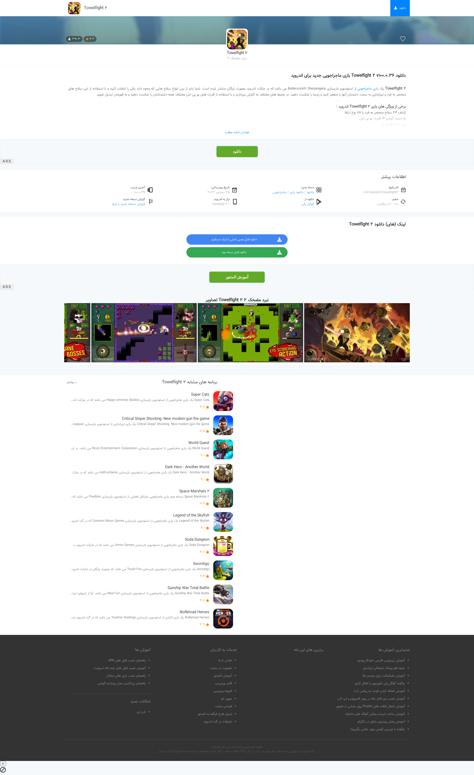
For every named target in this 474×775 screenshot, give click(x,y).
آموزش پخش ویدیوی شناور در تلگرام (381, 721)
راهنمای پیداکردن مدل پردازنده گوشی (122, 683)
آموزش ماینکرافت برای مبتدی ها (384, 675)
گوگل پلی (307, 204)
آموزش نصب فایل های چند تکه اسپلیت (120, 668)
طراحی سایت (223, 706)
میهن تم (226, 698)
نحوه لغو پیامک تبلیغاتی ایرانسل (384, 668)
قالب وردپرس (223, 683)
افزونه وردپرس (223, 691)
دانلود (237, 151)
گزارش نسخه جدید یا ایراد (128, 204)
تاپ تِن (141, 712)
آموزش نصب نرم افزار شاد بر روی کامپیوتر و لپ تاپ (371, 698)
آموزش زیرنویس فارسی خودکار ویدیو (381, 660)
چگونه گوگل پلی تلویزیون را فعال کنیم (380, 683)
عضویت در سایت (221, 668)
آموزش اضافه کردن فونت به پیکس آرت (379, 691)
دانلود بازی (296, 192)
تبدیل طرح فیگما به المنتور (215, 714)
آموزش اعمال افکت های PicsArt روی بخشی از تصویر (370, 706)
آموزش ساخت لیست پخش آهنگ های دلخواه (375, 714)
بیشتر (70, 382)
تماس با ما (225, 660)
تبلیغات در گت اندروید (217, 721)
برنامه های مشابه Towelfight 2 (189, 382)
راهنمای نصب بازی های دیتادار (126, 675)
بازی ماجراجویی (367, 89)
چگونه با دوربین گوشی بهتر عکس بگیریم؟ (377, 729)
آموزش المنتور (237, 277)
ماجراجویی (279, 192)
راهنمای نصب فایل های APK (127, 660)
